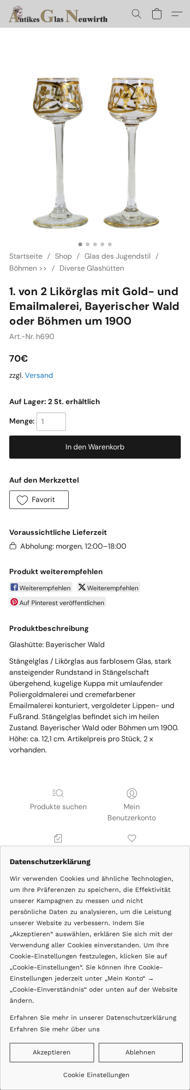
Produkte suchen (58, 806)
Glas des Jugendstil (117, 256)
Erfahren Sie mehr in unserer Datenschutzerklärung (93, 1017)
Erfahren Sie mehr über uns (55, 1029)
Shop (63, 256)
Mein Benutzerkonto (131, 812)
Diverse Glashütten (91, 268)
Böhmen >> (28, 268)
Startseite (25, 256)
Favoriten (132, 851)
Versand (39, 375)
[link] (96, 1071)
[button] (62, 14)
